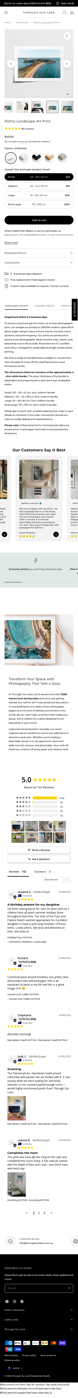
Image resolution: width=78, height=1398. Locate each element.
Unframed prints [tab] (16, 305)
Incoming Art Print (17, 1200)
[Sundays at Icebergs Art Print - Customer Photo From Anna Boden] (45, 837)
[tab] (7, 107)
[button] (6, 12)
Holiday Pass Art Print (19, 937)
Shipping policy (12, 1360)
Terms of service (48, 1355)
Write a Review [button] (41, 850)
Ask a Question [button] (41, 859)
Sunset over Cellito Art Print (23, 994)
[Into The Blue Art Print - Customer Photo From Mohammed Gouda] (31, 837)
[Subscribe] (69, 1288)
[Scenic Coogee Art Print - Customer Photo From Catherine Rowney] (18, 837)
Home (7, 23)
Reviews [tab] (14, 871)
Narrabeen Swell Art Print (21, 1040)
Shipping (22, 141)
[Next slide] (67, 64)
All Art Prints (22, 23)
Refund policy (11, 1355)
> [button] (51, 1213)
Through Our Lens (21, 1376)
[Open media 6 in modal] (67, 36)
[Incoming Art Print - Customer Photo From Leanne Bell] (31, 826)
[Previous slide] (11, 64)
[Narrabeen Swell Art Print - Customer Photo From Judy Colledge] (18, 826)
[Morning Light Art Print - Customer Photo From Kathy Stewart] (45, 826)
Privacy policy (29, 1355)
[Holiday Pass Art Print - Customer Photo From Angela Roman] (59, 826)
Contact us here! (59, 286)
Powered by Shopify (40, 1376)
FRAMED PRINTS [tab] (45, 305)
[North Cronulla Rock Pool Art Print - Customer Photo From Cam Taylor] (59, 837)
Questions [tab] (40, 871)
